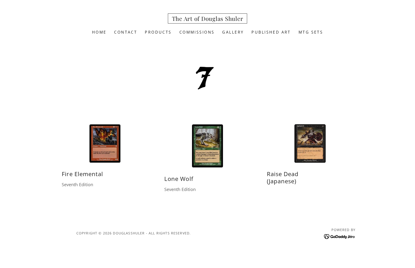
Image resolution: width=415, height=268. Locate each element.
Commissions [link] (197, 32)
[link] (207, 19)
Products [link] (158, 32)
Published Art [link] (271, 32)
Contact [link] (125, 32)
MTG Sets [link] (311, 32)
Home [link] (99, 32)
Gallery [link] (233, 32)
